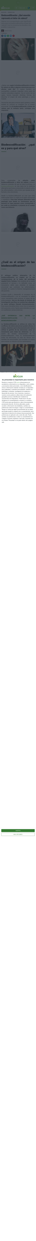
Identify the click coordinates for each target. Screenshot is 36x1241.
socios (18, 382)
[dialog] (18, 806)
